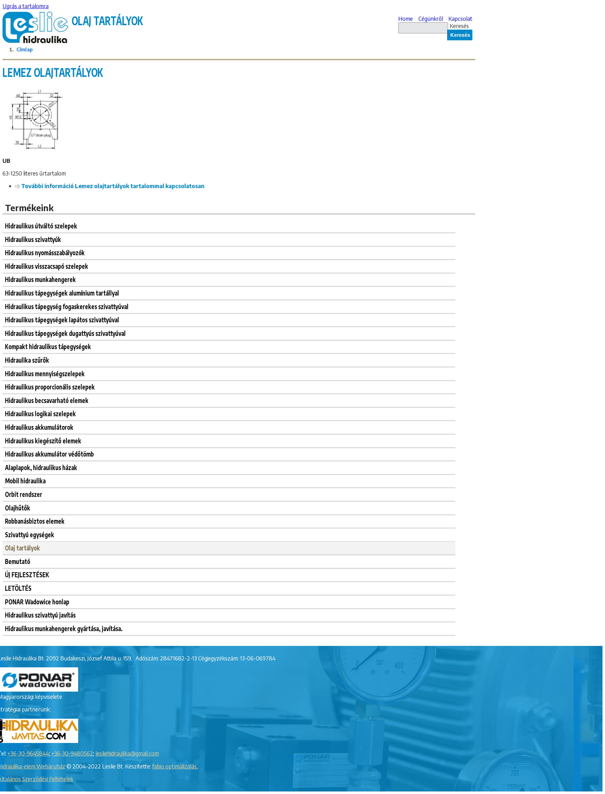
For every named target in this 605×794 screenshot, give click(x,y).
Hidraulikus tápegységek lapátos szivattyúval (62, 319)
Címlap (24, 49)
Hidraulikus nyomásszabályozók (45, 252)
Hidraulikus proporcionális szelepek (50, 387)
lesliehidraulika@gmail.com (127, 753)
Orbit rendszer (23, 494)
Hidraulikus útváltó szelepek (41, 226)
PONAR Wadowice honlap (37, 601)
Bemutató (17, 561)
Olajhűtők (17, 507)
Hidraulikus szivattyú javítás (40, 615)
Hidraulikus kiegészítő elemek (43, 440)
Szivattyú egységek (29, 534)
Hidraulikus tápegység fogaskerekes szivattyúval (67, 306)
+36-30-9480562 (72, 753)
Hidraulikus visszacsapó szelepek (46, 266)
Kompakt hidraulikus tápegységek (48, 346)
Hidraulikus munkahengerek (40, 279)
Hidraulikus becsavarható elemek (47, 400)
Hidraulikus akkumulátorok (39, 427)
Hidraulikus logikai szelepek (40, 413)
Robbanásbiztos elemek (35, 521)
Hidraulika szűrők (27, 359)
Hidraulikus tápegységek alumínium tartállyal (62, 292)
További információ (113, 185)
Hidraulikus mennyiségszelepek (45, 373)
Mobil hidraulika (25, 480)
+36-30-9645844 (28, 753)
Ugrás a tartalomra (26, 6)
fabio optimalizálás (174, 766)
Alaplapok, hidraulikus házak (41, 467)
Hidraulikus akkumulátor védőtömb (49, 454)
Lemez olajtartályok (53, 72)
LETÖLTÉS (18, 588)
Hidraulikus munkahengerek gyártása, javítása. (64, 628)
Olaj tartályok (22, 548)
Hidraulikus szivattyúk (33, 239)
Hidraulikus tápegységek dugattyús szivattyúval (65, 333)
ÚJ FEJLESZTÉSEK (27, 574)
